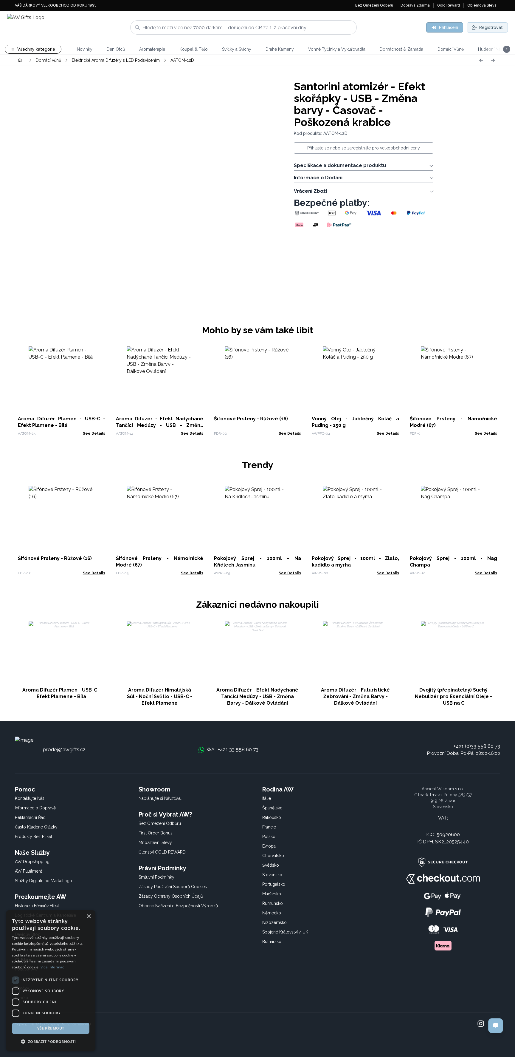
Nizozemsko (274, 922)
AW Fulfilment (28, 871)
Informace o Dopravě (35, 808)
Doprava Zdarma (415, 5)
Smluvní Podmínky (156, 877)
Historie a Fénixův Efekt (37, 905)
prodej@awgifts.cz (64, 749)
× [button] (88, 916)
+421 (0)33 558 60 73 (477, 746)
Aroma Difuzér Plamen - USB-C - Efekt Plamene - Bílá (61, 693)
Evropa (269, 846)
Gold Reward (448, 5)
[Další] (493, 60)
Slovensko (272, 874)
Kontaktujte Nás (29, 798)
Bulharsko (271, 941)
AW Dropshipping (32, 861)
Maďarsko (271, 893)
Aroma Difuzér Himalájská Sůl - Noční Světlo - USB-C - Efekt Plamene (159, 696)
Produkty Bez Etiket (33, 836)
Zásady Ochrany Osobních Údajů (171, 896)
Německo (271, 913)
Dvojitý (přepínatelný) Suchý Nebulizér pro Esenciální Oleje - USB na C (453, 696)
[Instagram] (480, 1024)
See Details (94, 433)
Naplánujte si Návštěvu (160, 798)
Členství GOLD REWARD (162, 852)
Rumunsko (272, 903)
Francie (269, 827)
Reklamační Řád (30, 817)
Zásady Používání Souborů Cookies (173, 886)
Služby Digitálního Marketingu (43, 880)
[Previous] (481, 60)
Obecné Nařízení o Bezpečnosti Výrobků (178, 905)
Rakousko (271, 817)
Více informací (53, 967)
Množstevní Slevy (155, 842)
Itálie (266, 798)
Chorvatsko (273, 855)
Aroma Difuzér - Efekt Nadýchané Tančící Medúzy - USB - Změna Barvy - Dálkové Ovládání (159, 425)
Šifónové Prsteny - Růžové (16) (251, 419)
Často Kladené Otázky (36, 827)
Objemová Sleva (482, 5)
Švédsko (270, 865)
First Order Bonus (156, 833)
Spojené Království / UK (285, 932)
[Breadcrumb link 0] (20, 60)
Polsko (268, 836)
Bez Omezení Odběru (374, 5)
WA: (232, 749)
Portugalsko (273, 884)
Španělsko (272, 808)
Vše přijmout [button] (50, 1028)
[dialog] (50, 980)
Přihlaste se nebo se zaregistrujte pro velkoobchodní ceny (363, 148)
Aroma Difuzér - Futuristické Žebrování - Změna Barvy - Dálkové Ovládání (355, 696)
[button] (50, 1041)
